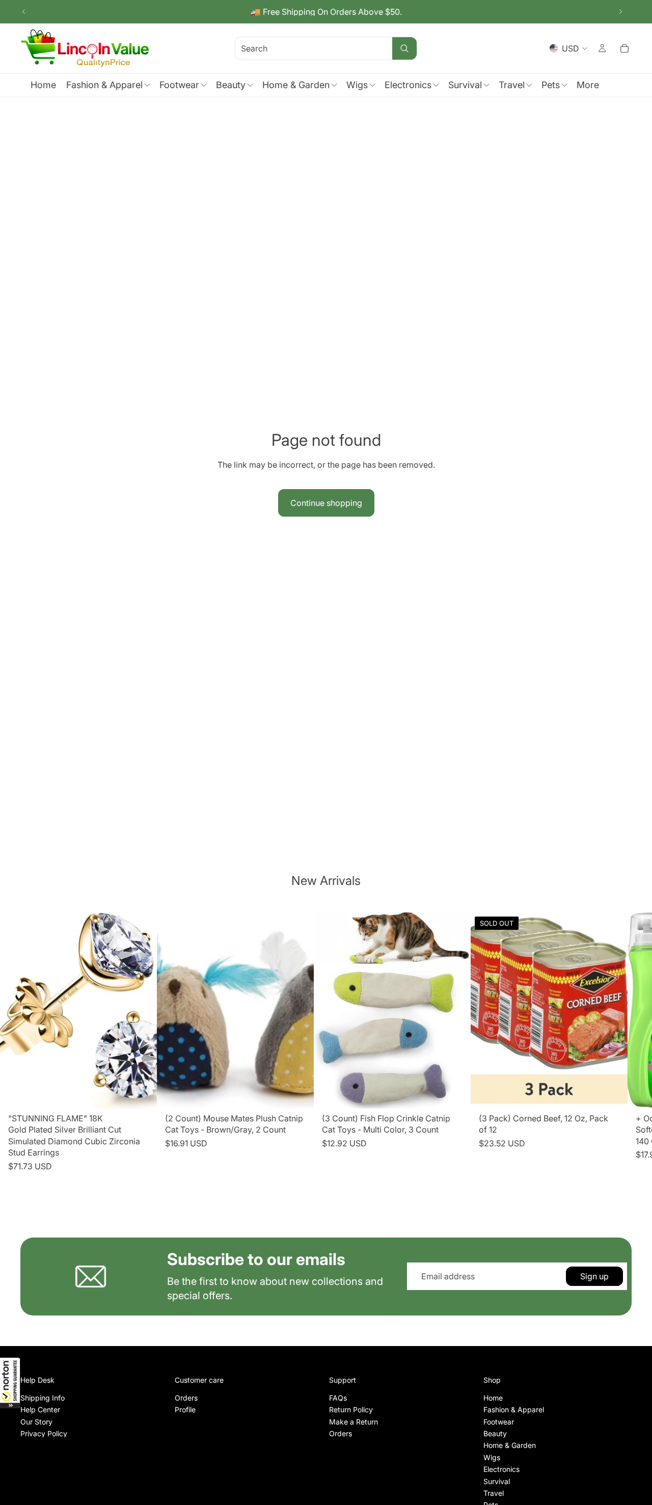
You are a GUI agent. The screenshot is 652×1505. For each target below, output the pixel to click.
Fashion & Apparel (513, 1409)
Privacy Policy (43, 1433)
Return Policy (351, 1409)
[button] (10, 1382)
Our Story (36, 1421)
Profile (185, 1409)
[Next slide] (620, 12)
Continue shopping (326, 503)
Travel (493, 1493)
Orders (186, 1397)
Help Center (40, 1409)
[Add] (141, 1093)
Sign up (594, 1276)
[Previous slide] (24, 12)
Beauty (495, 1433)
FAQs (338, 1397)
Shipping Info (42, 1397)
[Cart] (624, 48)
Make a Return (353, 1421)
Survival (496, 1480)
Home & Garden (509, 1445)
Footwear (498, 1421)
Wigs (491, 1457)
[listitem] (588, 85)
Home (493, 1397)
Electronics (501, 1469)
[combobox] (301, 48)
